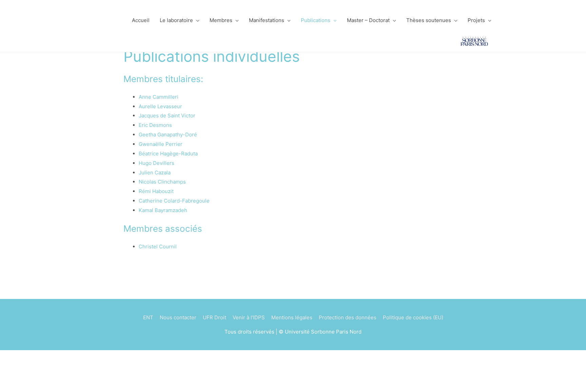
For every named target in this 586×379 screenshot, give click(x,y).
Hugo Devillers (156, 163)
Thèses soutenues (428, 20)
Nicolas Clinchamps (162, 181)
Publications (315, 20)
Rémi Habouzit (156, 191)
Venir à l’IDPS (249, 317)
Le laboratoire (176, 20)
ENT (148, 317)
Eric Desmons (155, 125)
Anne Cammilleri (158, 97)
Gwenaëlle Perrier (160, 144)
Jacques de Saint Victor (167, 115)
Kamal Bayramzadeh (163, 210)
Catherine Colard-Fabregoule (174, 200)
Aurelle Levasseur (160, 106)
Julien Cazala (155, 172)
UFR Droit (214, 317)
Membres (221, 20)
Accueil (141, 20)
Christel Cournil (158, 246)
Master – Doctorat (368, 20)
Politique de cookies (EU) (413, 317)
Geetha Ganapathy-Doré (168, 134)
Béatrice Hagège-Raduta (168, 153)
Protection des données (347, 317)
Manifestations (266, 20)
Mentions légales (291, 317)
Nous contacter (178, 317)
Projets (476, 20)
